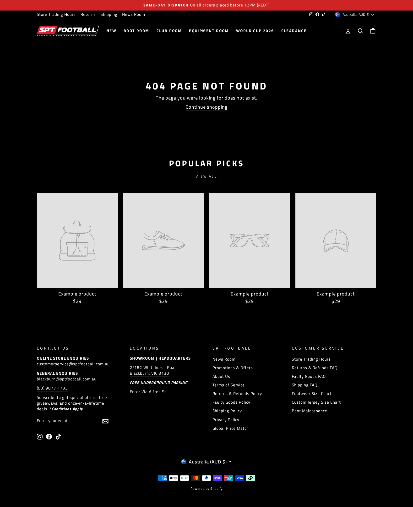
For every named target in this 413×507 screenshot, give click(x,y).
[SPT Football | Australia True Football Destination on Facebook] (49, 437)
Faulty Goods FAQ (309, 376)
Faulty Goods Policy (231, 402)
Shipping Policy (227, 411)
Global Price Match (230, 428)
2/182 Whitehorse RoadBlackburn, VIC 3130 (153, 370)
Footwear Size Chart (311, 393)
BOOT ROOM (136, 30)
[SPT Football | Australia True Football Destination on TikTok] (58, 437)
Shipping (109, 14)
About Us (221, 376)
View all (206, 176)
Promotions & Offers (232, 368)
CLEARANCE (294, 30)
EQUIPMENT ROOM (209, 30)
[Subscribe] (105, 421)
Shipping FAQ (304, 385)
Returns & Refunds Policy (237, 393)
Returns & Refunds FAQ (314, 368)
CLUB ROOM (169, 30)
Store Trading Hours (56, 14)
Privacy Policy (225, 420)
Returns (88, 14)
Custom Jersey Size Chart (316, 402)
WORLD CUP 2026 (255, 30)
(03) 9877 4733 (52, 388)
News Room (133, 14)
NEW (111, 30)
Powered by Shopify (206, 488)
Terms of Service (228, 385)
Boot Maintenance (309, 411)
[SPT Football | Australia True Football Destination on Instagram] (40, 437)
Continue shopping (207, 107)
